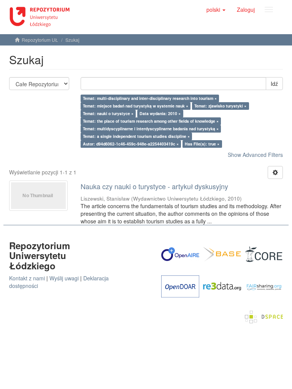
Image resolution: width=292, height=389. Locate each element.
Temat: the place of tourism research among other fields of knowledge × (151, 121)
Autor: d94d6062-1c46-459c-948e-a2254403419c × (131, 144)
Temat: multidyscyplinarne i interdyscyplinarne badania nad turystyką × (151, 128)
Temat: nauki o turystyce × (108, 113)
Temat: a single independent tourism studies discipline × (136, 136)
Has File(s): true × (202, 144)
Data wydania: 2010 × (160, 113)
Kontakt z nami (27, 278)
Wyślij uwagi (64, 278)
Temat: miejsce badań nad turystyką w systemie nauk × (135, 106)
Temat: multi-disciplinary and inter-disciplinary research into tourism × (150, 98)
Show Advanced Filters (255, 154)
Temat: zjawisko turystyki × (220, 106)
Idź (274, 83)
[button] (216, 9)
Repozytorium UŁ (40, 39)
